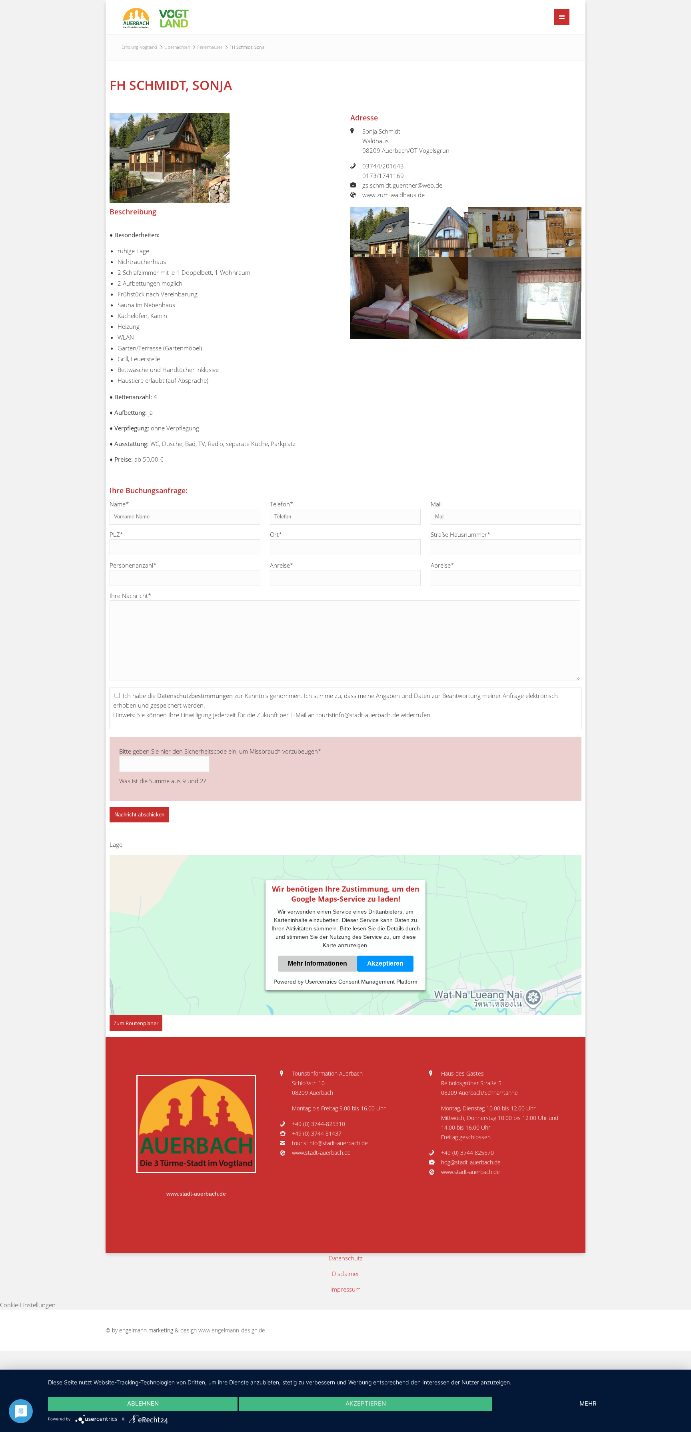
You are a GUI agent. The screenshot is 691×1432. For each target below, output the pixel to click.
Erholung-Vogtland (139, 47)
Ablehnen (143, 1403)
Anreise (281, 565)
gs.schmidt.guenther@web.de (402, 185)
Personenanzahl (133, 565)
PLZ (116, 534)
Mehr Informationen (317, 963)
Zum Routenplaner (136, 1023)
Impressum (345, 1289)
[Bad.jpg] (524, 332)
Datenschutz (346, 1258)
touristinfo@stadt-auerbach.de (330, 1143)
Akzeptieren (385, 963)
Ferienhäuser (209, 47)
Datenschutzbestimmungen (195, 696)
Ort (276, 534)
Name (119, 504)
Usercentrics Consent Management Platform (361, 982)
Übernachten (177, 47)
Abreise (442, 565)
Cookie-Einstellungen (28, 1305)
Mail (436, 504)
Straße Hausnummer (460, 534)
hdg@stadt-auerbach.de (471, 1162)
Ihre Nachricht (130, 596)
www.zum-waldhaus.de (393, 195)
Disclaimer (345, 1274)
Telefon (281, 504)
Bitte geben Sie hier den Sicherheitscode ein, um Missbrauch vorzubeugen (220, 750)
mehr (588, 1403)
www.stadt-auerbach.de (196, 1194)
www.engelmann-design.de (231, 1330)
